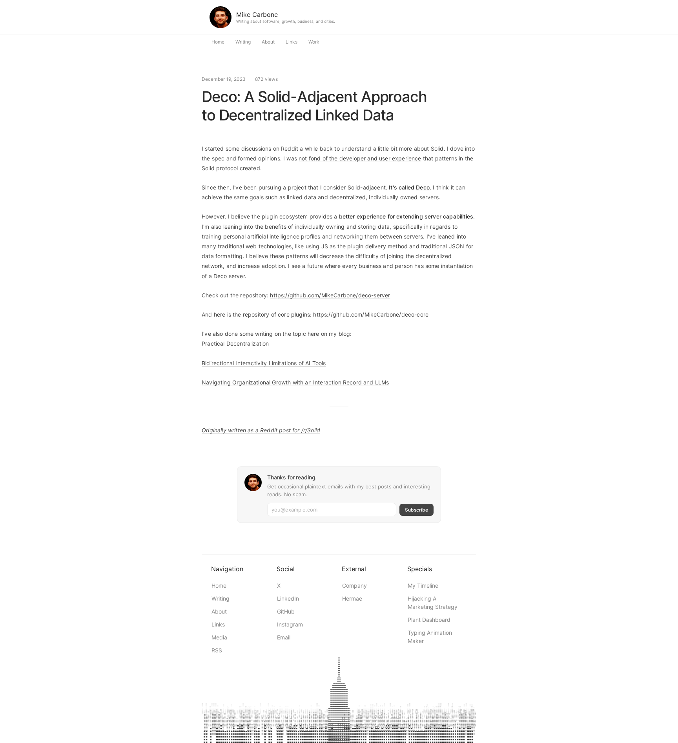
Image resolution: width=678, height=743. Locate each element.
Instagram (290, 624)
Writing (243, 42)
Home (217, 42)
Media (219, 637)
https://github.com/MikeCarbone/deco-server (330, 295)
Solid (437, 148)
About (268, 42)
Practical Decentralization (235, 343)
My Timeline (423, 585)
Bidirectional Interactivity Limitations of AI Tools (264, 363)
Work (313, 42)
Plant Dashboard (429, 619)
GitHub (286, 611)
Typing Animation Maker (430, 636)
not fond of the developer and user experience (360, 158)
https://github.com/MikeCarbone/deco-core (370, 314)
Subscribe (416, 510)
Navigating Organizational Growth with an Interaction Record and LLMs (295, 382)
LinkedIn (288, 598)
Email (283, 637)
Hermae (352, 598)
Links (291, 42)
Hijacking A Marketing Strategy (432, 602)
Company (354, 585)
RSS (216, 650)
